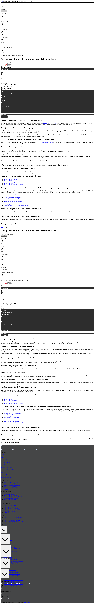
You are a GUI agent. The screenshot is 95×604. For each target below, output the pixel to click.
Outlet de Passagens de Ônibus (46, 142)
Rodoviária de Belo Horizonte (11, 183)
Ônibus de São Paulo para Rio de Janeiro (13, 517)
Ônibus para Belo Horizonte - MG (12, 510)
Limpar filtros (4, 11)
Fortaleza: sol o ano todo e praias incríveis (13, 200)
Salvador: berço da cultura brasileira (12, 198)
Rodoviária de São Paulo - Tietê (11, 179)
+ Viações (6, 489)
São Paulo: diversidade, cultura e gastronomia (14, 196)
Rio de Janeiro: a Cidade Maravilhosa (12, 194)
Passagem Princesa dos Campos (11, 482)
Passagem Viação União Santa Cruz (12, 485)
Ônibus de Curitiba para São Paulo (12, 519)
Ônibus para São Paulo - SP (10, 507)
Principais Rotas (4, 570)
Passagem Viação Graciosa (10, 486)
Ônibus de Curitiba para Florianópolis (12, 520)
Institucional (3, 526)
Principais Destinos (5, 558)
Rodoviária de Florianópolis (10, 182)
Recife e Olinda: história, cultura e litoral (13, 201)
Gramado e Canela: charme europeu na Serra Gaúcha (16, 205)
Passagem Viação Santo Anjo (10, 487)
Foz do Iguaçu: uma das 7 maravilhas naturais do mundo (17, 204)
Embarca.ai (27, 602)
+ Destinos (6, 512)
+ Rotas (5, 524)
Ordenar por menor (5, 62)
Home (2, 1)
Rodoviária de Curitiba (9, 180)
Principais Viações (5, 535)
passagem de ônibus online (49, 123)
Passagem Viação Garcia (9, 483)
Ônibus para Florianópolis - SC (11, 511)
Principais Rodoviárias (6, 546)
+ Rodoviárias (7, 500)
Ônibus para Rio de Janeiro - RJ (11, 508)
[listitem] (6, 449)
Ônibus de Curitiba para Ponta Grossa (12, 523)
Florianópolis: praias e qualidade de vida (13, 197)
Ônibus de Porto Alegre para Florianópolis (13, 521)
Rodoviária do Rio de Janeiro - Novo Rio (13, 184)
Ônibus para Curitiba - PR (10, 505)
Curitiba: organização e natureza (11, 202)
